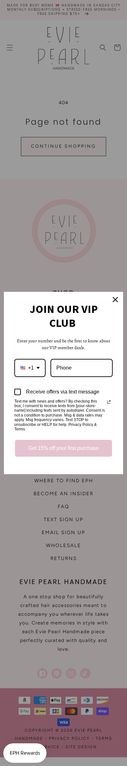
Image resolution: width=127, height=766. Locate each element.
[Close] (115, 299)
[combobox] (30, 368)
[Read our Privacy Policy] (109, 402)
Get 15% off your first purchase (63, 448)
